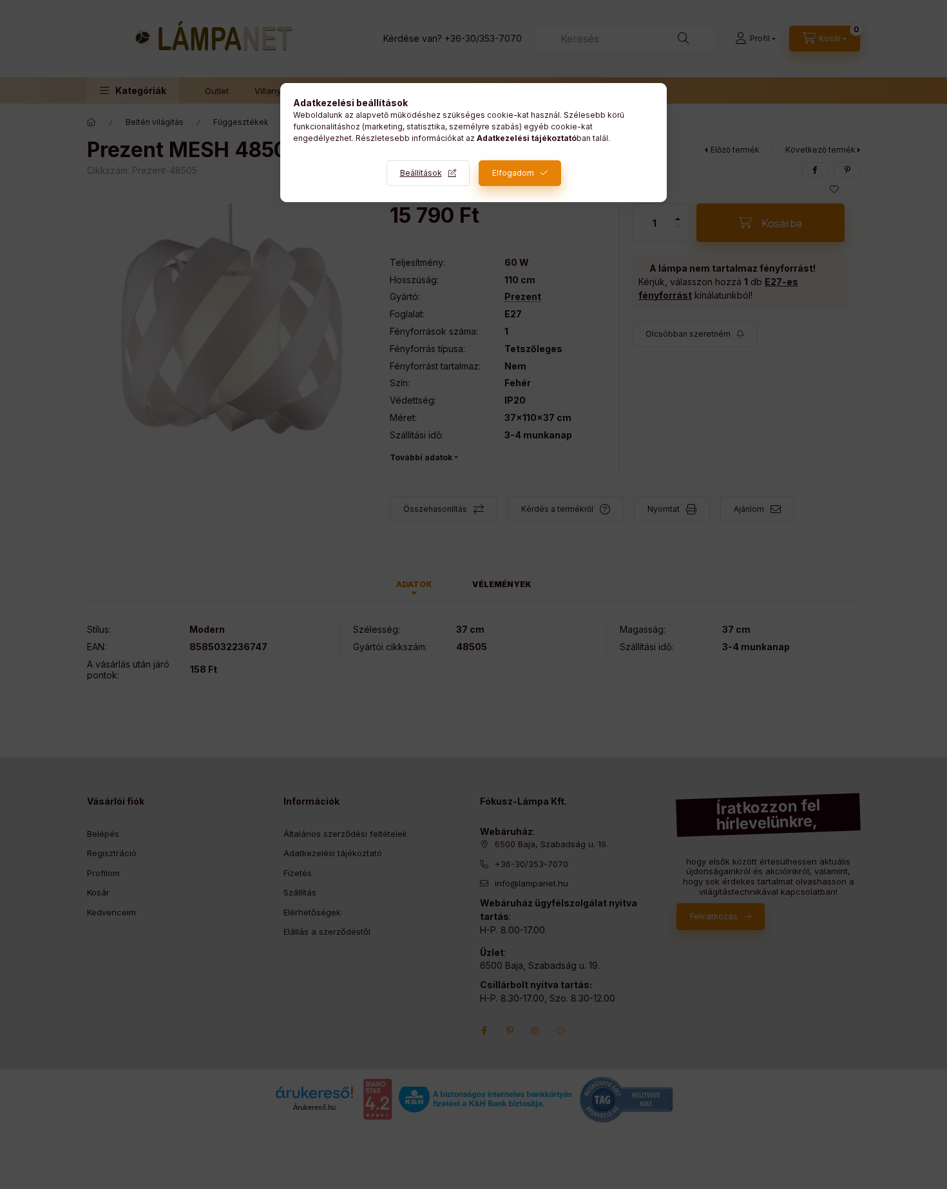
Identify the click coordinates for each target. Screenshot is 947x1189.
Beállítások (421, 173)
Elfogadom (513, 173)
